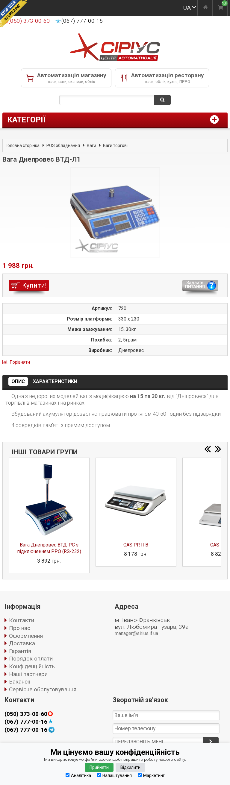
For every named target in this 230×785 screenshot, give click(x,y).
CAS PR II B (135, 545)
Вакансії (19, 681)
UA (187, 7)
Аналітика (81, 775)
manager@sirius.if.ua (136, 633)
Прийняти (99, 767)
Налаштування (117, 775)
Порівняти (20, 362)
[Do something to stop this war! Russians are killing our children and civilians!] (13, 13)
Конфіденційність (32, 666)
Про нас (19, 628)
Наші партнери (28, 674)
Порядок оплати (31, 658)
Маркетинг (154, 775)
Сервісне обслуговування (42, 689)
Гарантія (20, 651)
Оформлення (26, 635)
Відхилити (130, 767)
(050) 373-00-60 (25, 714)
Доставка (22, 643)
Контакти (21, 620)
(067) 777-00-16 (82, 21)
